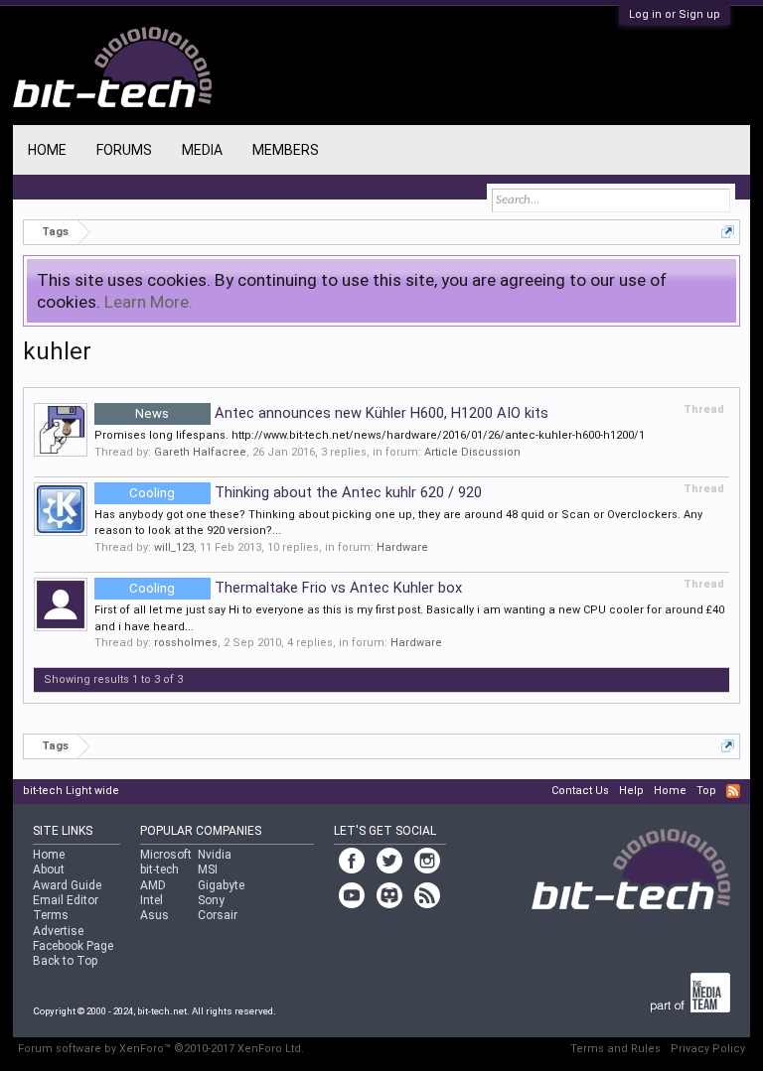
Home (47, 150)
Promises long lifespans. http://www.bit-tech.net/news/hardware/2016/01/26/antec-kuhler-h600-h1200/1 (369, 435)
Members (285, 150)
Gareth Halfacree (200, 452)
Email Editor (65, 900)
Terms (51, 915)
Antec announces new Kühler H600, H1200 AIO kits (341, 413)
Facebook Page (73, 946)
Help (631, 790)
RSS (733, 791)
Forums (124, 150)
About (49, 869)
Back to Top (65, 961)
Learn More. (148, 302)
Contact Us (580, 790)
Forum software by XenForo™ (161, 1048)
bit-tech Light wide (71, 790)
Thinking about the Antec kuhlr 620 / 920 (305, 492)
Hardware (402, 547)
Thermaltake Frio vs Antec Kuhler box (295, 588)
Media (202, 150)
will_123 (174, 547)
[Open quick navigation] (727, 231)
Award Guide (67, 885)
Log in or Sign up (674, 14)
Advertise (58, 931)
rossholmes (186, 642)
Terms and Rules (615, 1048)
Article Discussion (472, 452)
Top (706, 790)
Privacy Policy (708, 1048)
